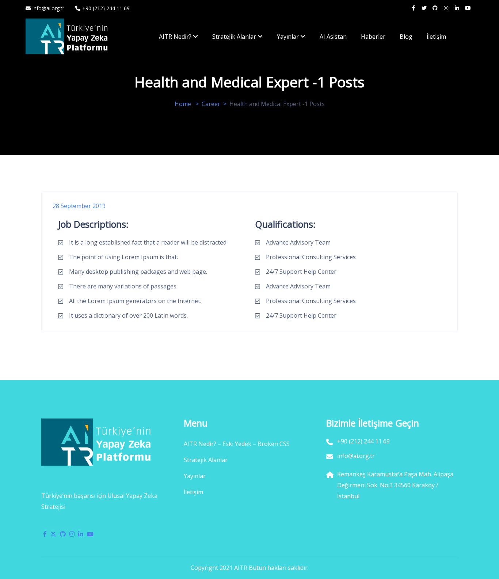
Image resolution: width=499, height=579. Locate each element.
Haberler (373, 37)
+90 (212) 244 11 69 (106, 8)
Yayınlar (288, 37)
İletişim (436, 37)
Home (183, 104)
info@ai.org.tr (48, 8)
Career (211, 104)
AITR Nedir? (175, 37)
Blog (406, 37)
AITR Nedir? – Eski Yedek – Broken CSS (237, 444)
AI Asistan (333, 37)
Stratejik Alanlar (234, 37)
